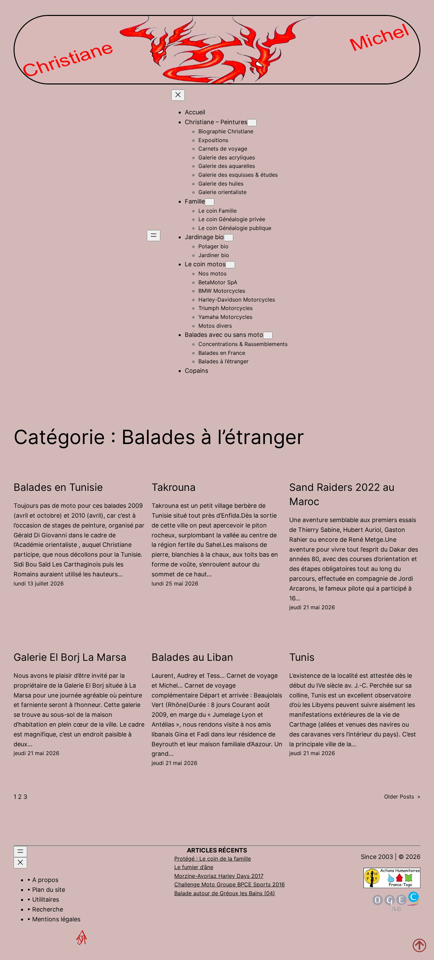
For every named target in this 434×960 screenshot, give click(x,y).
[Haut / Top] (419, 945)
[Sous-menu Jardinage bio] (228, 237)
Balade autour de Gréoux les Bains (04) (224, 893)
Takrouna (174, 487)
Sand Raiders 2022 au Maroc (341, 494)
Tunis (302, 657)
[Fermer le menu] (178, 95)
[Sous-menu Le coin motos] (230, 264)
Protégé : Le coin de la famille (212, 858)
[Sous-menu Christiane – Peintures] (252, 122)
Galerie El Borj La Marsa (70, 657)
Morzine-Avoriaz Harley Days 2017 (218, 875)
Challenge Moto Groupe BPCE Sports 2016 (229, 884)
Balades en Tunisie (58, 487)
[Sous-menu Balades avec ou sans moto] (268, 335)
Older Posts (402, 796)
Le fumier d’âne (193, 867)
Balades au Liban (192, 657)
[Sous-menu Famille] (209, 202)
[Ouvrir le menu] (153, 235)
